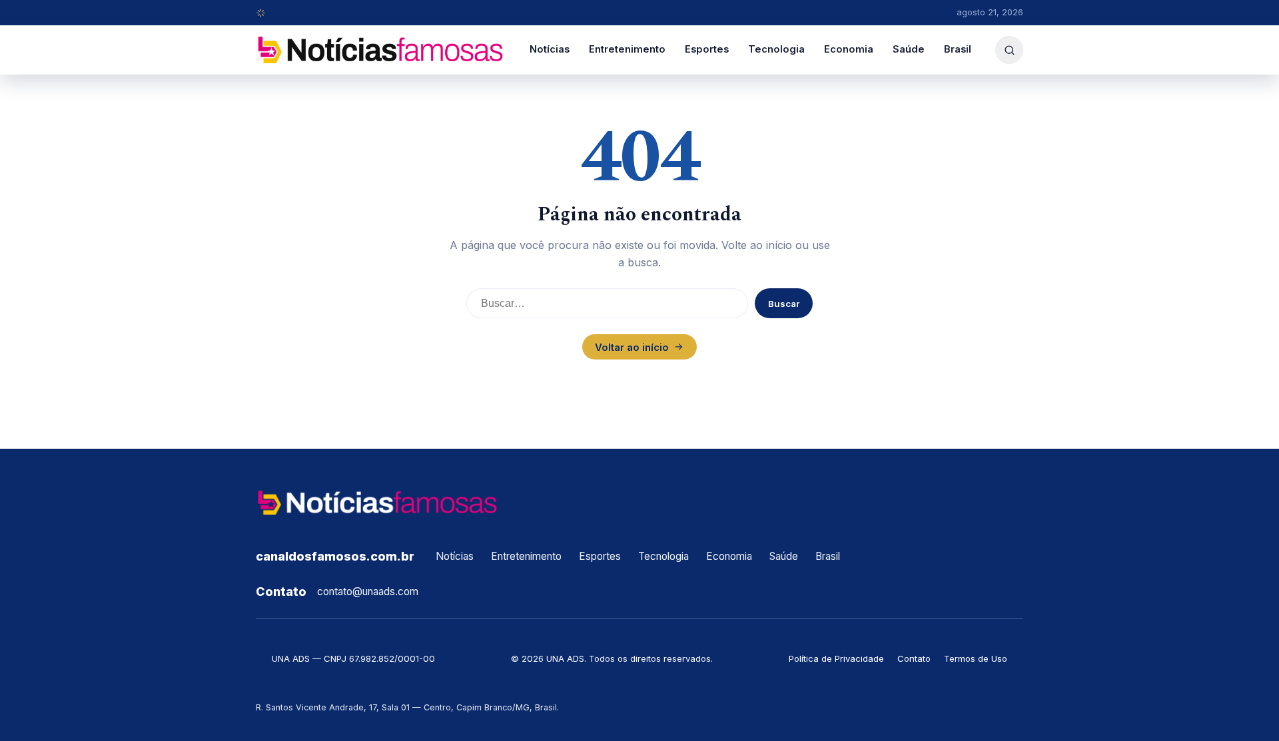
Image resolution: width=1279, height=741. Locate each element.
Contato (914, 658)
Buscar (783, 303)
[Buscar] (1009, 50)
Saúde (909, 49)
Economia (848, 49)
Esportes (707, 49)
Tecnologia (776, 49)
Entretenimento (627, 49)
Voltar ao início (632, 347)
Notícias (550, 49)
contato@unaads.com (367, 591)
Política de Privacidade (836, 658)
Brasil (957, 49)
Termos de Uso (975, 658)
